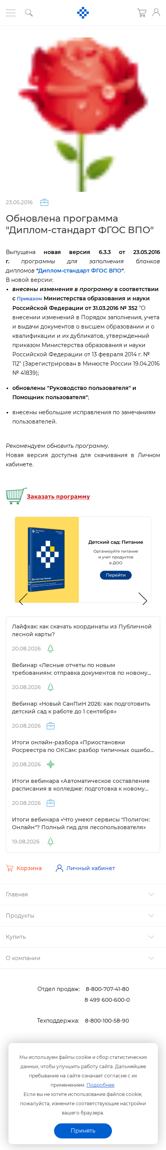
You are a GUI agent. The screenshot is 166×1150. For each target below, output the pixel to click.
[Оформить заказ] (48, 495)
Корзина (29, 868)
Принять (83, 1130)
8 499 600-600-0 (107, 999)
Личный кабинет (90, 868)
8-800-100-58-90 (107, 1020)
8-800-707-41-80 (107, 989)
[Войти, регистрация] (156, 12)
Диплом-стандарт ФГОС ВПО (80, 270)
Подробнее (100, 1085)
